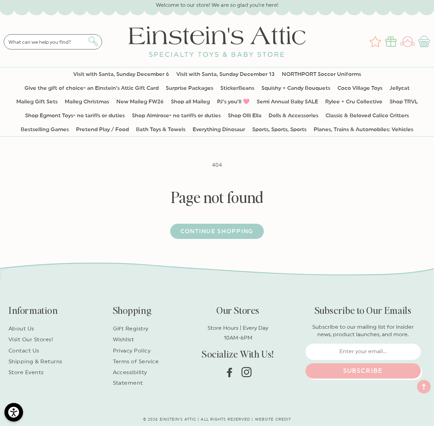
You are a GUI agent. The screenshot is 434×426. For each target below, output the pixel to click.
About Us (21, 328)
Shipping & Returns (35, 361)
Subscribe (363, 371)
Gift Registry (131, 328)
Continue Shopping (217, 231)
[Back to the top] (424, 386)
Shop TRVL (404, 101)
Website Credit (273, 419)
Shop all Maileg (190, 101)
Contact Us (23, 350)
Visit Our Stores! (30, 339)
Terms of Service (136, 361)
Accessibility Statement (130, 377)
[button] (425, 41)
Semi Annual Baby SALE (287, 101)
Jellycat (400, 88)
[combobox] (53, 41)
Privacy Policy (132, 350)
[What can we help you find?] (93, 41)
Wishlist (123, 339)
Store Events (26, 372)
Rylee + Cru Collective (353, 101)
